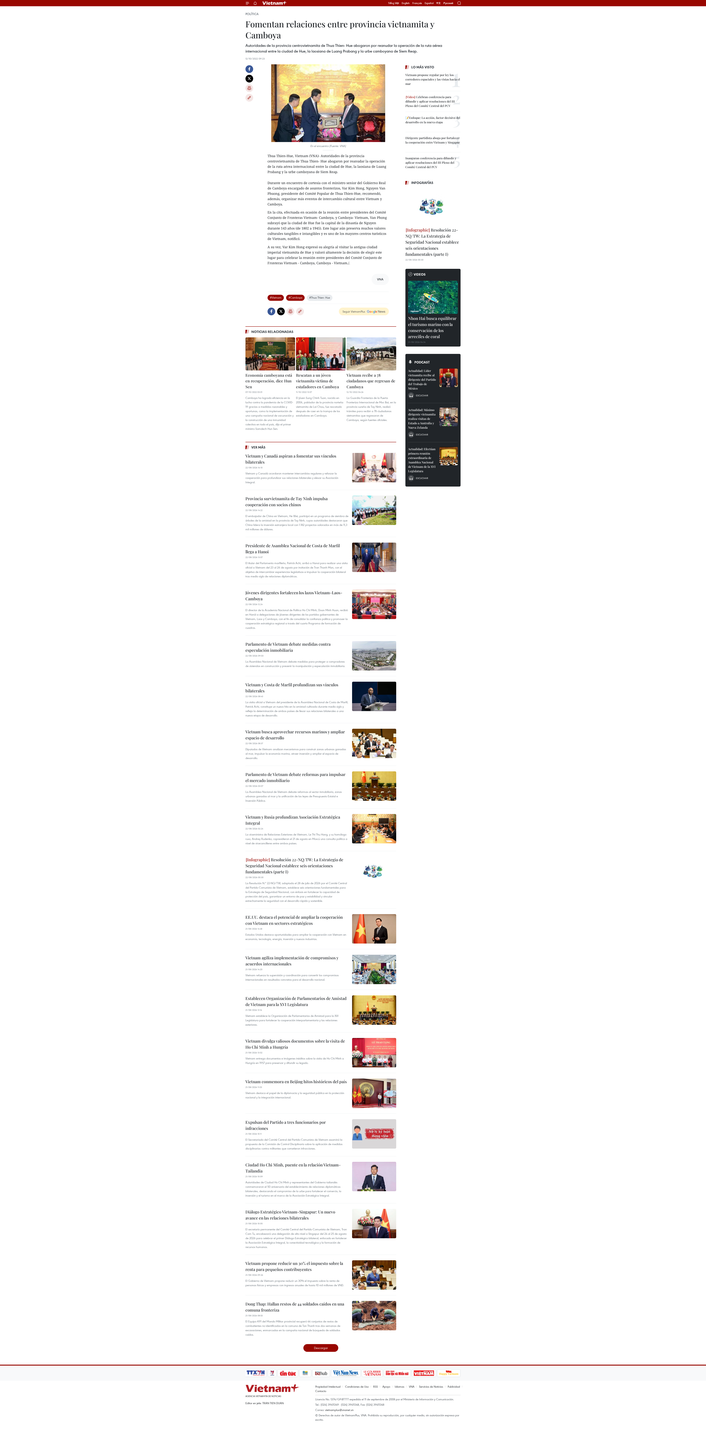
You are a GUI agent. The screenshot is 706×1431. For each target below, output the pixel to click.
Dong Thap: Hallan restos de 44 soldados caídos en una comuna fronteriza (294, 1307)
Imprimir (249, 88)
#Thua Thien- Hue (319, 297)
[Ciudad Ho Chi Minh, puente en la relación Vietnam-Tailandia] (374, 1176)
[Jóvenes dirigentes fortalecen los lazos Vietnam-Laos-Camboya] (374, 604)
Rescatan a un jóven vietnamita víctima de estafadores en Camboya (317, 380)
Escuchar (422, 395)
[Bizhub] (321, 1373)
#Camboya (295, 297)
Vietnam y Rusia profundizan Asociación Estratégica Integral (292, 820)
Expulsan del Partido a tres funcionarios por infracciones (285, 1125)
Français (417, 3)
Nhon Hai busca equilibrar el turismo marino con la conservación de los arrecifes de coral (432, 327)
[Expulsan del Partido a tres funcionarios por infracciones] (374, 1134)
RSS (375, 1386)
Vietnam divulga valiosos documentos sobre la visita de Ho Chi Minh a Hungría (295, 1044)
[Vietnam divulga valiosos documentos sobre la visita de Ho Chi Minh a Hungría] (374, 1052)
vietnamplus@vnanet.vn (339, 1410)
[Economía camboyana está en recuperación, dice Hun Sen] (270, 353)
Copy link (249, 98)
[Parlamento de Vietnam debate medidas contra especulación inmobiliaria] (374, 655)
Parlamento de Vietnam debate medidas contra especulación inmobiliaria (288, 647)
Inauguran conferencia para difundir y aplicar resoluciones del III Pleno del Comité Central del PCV (430, 162)
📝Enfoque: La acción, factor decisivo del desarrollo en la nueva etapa (432, 120)
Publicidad (454, 1386)
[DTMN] (397, 1373)
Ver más (258, 447)
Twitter (249, 79)
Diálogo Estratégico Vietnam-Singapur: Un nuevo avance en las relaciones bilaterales (290, 1215)
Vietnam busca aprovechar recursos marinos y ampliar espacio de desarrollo (295, 734)
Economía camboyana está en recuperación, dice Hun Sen (268, 380)
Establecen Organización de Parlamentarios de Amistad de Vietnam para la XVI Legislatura (296, 1001)
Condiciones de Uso (357, 1386)
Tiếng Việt (393, 3)
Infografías (422, 182)
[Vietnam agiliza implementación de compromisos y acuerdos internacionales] (374, 969)
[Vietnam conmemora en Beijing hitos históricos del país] (374, 1093)
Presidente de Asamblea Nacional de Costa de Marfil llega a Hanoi (292, 548)
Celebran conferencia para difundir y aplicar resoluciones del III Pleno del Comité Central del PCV (430, 101)
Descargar (321, 1348)
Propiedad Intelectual (327, 1386)
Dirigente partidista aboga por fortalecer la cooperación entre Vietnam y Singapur (432, 140)
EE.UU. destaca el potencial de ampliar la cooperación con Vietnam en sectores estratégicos (294, 920)
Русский (448, 3)
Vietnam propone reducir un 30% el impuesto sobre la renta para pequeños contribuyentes (294, 1266)
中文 (438, 3)
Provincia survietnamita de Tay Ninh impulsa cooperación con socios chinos (286, 501)
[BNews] (305, 1373)
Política (251, 14)
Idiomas (399, 1386)
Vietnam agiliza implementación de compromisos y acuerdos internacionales (291, 960)
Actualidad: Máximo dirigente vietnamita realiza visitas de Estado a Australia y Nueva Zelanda (422, 418)
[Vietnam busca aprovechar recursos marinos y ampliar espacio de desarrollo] (374, 743)
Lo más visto (422, 67)
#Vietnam (275, 297)
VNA (411, 1386)
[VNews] (272, 1373)
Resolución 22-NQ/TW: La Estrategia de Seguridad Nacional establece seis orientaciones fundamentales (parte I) (294, 865)
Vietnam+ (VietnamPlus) (274, 3)
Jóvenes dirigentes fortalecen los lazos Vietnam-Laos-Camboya (293, 595)
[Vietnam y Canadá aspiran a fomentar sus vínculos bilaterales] (374, 467)
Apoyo (386, 1386)
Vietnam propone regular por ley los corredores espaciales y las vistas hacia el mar (432, 79)
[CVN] (372, 1373)
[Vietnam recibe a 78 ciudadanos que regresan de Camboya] (371, 353)
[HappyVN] (449, 1373)
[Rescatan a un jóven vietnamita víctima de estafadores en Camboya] (321, 353)
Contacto (320, 1391)
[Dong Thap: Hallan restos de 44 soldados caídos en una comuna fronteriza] (374, 1315)
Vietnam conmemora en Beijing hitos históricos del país (296, 1081)
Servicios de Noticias (431, 1386)
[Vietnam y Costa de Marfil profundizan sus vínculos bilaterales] (374, 696)
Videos (420, 274)
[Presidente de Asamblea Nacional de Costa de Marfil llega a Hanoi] (374, 557)
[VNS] (346, 1373)
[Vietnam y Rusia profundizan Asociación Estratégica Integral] (374, 828)
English (406, 3)
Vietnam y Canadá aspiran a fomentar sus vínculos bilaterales (290, 459)
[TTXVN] (256, 1373)
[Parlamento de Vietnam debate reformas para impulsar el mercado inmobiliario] (374, 786)
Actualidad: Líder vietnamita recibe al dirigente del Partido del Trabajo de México (422, 379)
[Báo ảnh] (424, 1373)
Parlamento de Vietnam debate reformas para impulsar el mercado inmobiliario (295, 777)
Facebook (249, 69)
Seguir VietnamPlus (354, 311)
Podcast (422, 362)
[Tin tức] (288, 1373)
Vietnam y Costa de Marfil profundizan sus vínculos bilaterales (291, 687)
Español (429, 3)
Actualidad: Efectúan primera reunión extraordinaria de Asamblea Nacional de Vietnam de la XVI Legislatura (422, 460)
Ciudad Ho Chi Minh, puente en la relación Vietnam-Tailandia (293, 1168)
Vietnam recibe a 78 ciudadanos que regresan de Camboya (371, 380)
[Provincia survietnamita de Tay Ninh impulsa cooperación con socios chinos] (374, 510)
